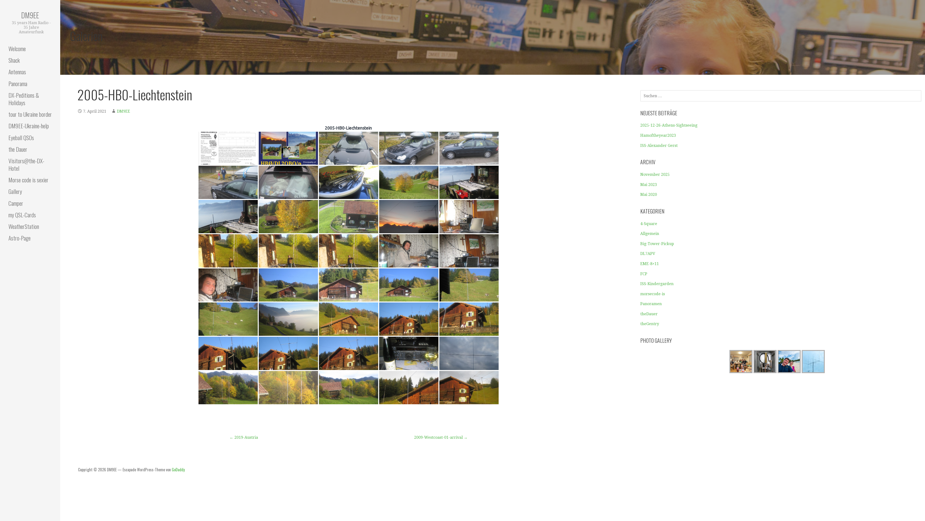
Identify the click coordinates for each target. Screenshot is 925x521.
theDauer (649, 314)
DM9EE (30, 15)
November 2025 (655, 174)
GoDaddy (178, 470)
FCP (643, 274)
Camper (15, 203)
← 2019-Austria (244, 437)
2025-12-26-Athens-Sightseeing (668, 125)
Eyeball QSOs (21, 137)
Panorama (17, 83)
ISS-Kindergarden (657, 283)
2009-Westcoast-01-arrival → (441, 437)
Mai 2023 (648, 184)
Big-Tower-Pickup (657, 243)
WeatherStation (23, 226)
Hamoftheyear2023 (658, 135)
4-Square (648, 223)
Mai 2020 (648, 194)
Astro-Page (19, 237)
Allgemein (649, 233)
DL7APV (647, 253)
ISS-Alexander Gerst (659, 145)
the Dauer (17, 149)
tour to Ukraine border (30, 114)
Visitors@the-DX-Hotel (26, 164)
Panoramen (651, 304)
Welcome (17, 48)
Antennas (17, 71)
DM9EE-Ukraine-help (28, 125)
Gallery (15, 191)
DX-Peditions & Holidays (23, 99)
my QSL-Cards (22, 214)
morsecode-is (652, 294)
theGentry (649, 324)
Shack (14, 60)
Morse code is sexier (28, 179)
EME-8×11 (649, 263)
